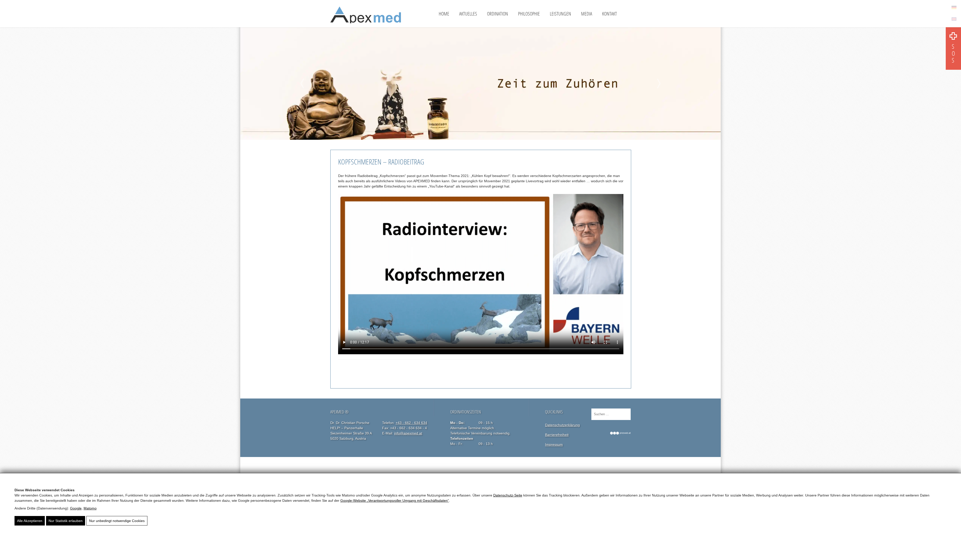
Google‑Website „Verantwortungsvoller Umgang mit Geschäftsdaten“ (394, 500)
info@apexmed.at (408, 433)
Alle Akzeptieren (29, 521)
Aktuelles (468, 13)
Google (76, 508)
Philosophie (529, 13)
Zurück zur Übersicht (359, 370)
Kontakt (609, 13)
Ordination (497, 13)
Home (444, 13)
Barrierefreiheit (557, 435)
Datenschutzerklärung (562, 425)
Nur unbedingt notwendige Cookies (117, 521)
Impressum (554, 444)
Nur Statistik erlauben (66, 521)
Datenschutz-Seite (507, 495)
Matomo (90, 508)
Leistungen (560, 13)
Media (586, 13)
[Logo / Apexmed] (365, 16)
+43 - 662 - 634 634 (411, 423)
